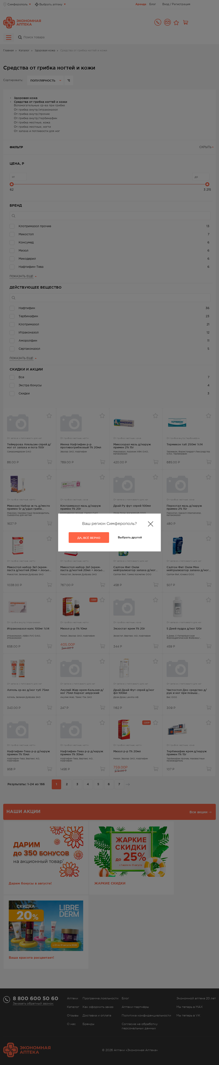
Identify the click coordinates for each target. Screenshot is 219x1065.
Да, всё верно (88, 537)
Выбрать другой (130, 537)
